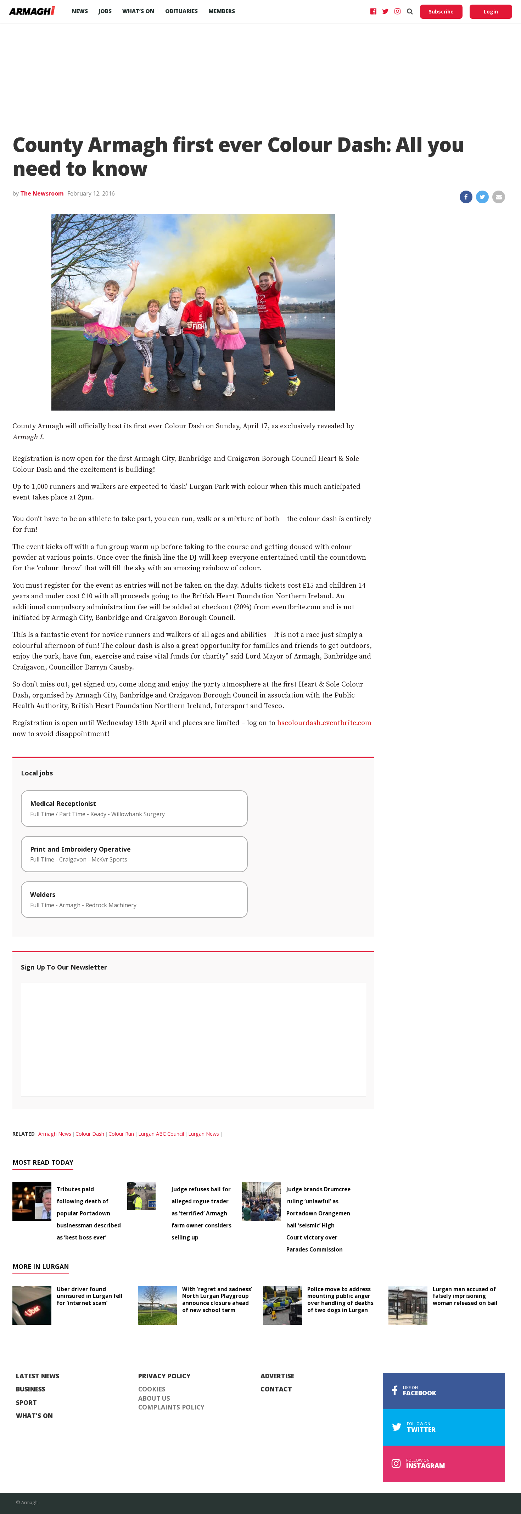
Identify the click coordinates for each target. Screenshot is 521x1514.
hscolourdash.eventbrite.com (324, 723)
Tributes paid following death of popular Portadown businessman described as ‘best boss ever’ (89, 1213)
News (80, 11)
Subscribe (441, 11)
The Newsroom (42, 193)
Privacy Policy (164, 1376)
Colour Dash (89, 1133)
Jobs (105, 11)
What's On (34, 1416)
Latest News (37, 1376)
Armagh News (54, 1133)
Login (491, 11)
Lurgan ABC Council (161, 1133)
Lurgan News (203, 1133)
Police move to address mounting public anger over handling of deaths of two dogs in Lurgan (340, 1300)
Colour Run (121, 1133)
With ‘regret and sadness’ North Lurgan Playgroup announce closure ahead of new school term (217, 1300)
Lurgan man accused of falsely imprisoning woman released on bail (465, 1296)
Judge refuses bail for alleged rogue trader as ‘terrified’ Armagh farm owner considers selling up (201, 1213)
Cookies (152, 1389)
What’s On (138, 11)
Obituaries (181, 11)
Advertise (277, 1376)
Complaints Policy (171, 1407)
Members (221, 11)
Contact (276, 1389)
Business (30, 1389)
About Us (154, 1398)
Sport (26, 1403)
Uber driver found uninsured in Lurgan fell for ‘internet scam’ (90, 1296)
